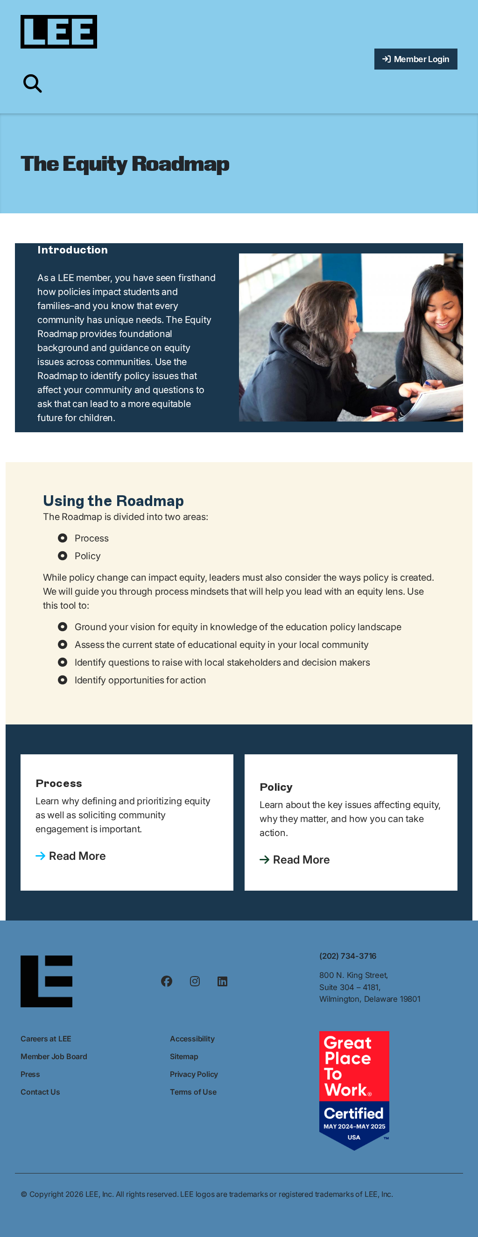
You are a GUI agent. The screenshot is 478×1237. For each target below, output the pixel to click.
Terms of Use (193, 1091)
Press (30, 1074)
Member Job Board (54, 1056)
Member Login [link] (420, 59)
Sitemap (184, 1056)
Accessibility (192, 1038)
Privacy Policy (194, 1074)
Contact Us (40, 1091)
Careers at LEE (46, 1038)
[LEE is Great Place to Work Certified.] (354, 1090)
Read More (77, 856)
